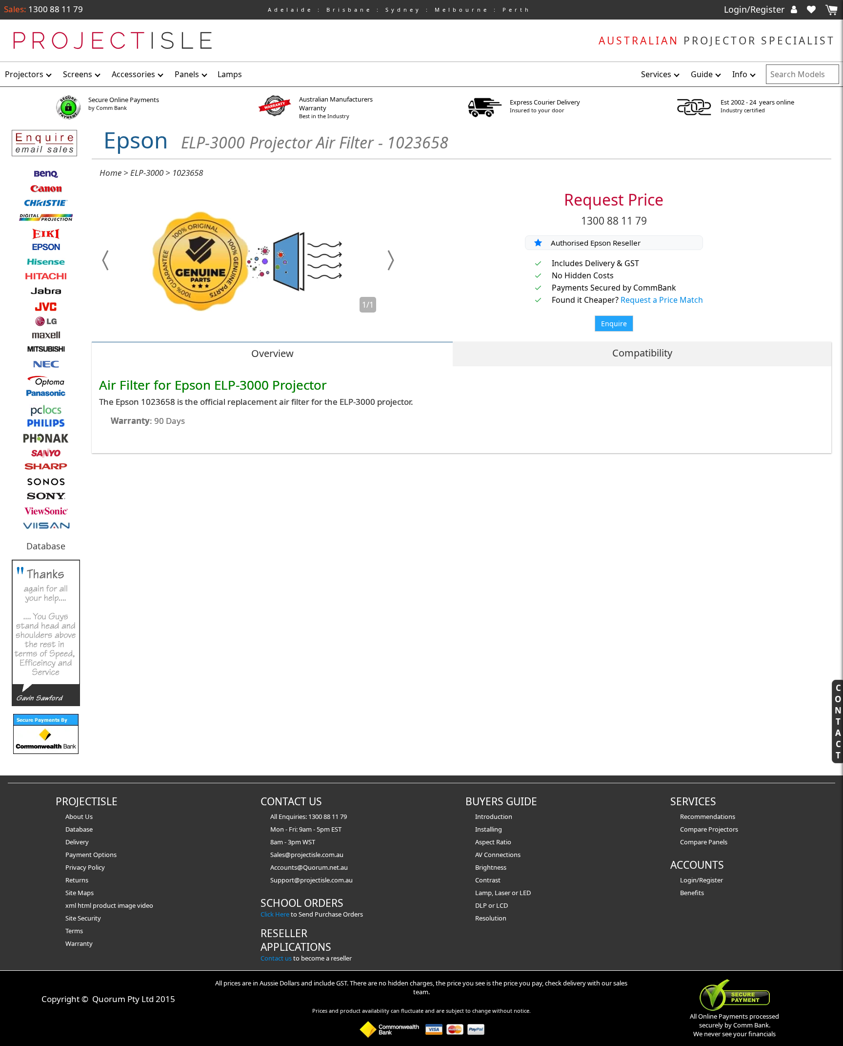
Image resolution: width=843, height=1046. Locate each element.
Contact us (276, 958)
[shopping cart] (831, 10)
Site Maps (79, 892)
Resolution (490, 918)
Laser (502, 892)
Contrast (488, 880)
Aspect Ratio (493, 841)
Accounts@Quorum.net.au (309, 867)
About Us (79, 816)
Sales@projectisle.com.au (306, 854)
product (105, 905)
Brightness (490, 867)
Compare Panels (703, 841)
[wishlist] (815, 9)
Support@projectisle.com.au (311, 880)
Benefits (692, 892)
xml (71, 905)
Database (45, 546)
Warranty (79, 943)
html (85, 905)
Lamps (230, 74)
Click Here (275, 914)
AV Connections (498, 854)
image (127, 905)
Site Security (83, 918)
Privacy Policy (85, 867)
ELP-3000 (146, 172)
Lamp (483, 892)
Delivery (77, 841)
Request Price (613, 199)
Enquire (614, 323)
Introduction (493, 816)
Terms (74, 930)
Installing (488, 829)
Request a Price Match (662, 299)
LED (525, 892)
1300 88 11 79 (54, 9)
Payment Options (91, 854)
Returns (76, 880)
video (145, 905)
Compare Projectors (709, 829)
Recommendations (707, 816)
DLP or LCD (491, 905)
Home (110, 172)
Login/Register (755, 9)
